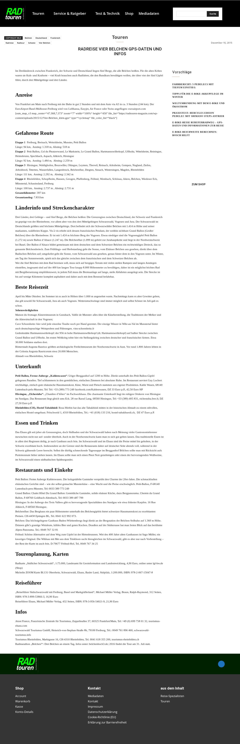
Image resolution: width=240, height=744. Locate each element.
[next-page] (180, 142)
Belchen (28, 38)
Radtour (21, 42)
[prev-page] (174, 142)
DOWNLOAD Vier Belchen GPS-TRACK (38, 84)
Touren (120, 37)
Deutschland (41, 38)
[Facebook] (221, 664)
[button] (163, 13)
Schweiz (31, 42)
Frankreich (55, 38)
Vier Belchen (44, 42)
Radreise (10, 42)
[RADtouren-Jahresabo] (198, 184)
